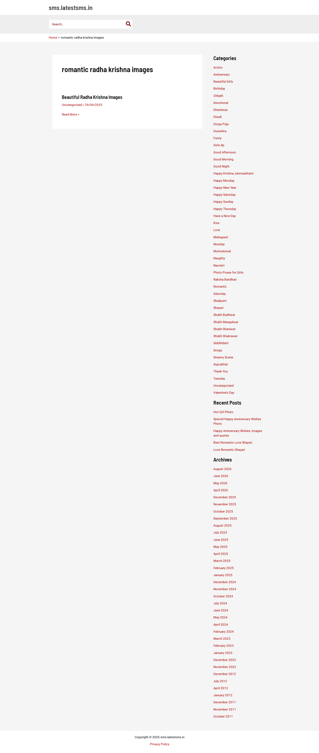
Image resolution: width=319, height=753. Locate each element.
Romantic (220, 286)
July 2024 (220, 603)
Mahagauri (220, 237)
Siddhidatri (221, 343)
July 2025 (220, 532)
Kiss (216, 223)
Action (217, 67)
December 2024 (224, 582)
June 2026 (220, 476)
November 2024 (224, 589)
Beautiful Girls (223, 81)
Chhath (218, 96)
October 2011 (223, 716)
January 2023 (222, 653)
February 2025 (223, 568)
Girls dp (218, 145)
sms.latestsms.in (70, 7)
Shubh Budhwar (224, 315)
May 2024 (220, 617)
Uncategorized (72, 105)
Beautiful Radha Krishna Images (92, 97)
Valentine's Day (223, 392)
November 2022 (224, 667)
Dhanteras (220, 110)
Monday (219, 244)
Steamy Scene (223, 357)
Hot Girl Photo (223, 412)
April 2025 (220, 554)
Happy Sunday (223, 201)
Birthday (219, 88)
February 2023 (223, 645)
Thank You (220, 371)
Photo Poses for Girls (228, 272)
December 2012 (224, 674)
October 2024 (223, 596)
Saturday (219, 294)
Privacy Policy (159, 744)
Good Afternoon (224, 152)
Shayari (218, 308)
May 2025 (220, 547)
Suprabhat (220, 364)
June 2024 (220, 610)
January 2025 (222, 575)
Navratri (218, 265)
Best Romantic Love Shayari (232, 442)
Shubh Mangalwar (225, 322)
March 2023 (221, 638)
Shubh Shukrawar (225, 336)
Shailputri (220, 301)
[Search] (128, 24)
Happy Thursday (224, 209)
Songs (217, 350)
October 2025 (223, 511)
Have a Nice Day (224, 216)
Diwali (217, 117)
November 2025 (224, 504)
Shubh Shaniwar (224, 329)
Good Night (221, 166)
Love (216, 230)
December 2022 (224, 660)
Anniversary (221, 74)
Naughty (219, 258)
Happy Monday (223, 180)
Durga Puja (221, 124)
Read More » (70, 114)
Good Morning (223, 159)
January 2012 (222, 695)
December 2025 (224, 497)
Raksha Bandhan (224, 279)
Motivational (222, 251)
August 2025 (222, 525)
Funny (217, 138)
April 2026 (220, 490)
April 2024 (220, 624)
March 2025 (221, 561)
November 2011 (224, 709)
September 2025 (225, 518)
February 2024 (223, 631)
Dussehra (220, 131)
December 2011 (224, 702)
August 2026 (222, 469)
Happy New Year (224, 187)
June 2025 (220, 540)
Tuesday (219, 378)
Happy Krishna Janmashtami (233, 173)
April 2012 (220, 688)
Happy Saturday (224, 194)
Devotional (220, 103)
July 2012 (220, 681)
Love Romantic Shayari (229, 450)
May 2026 (220, 483)
